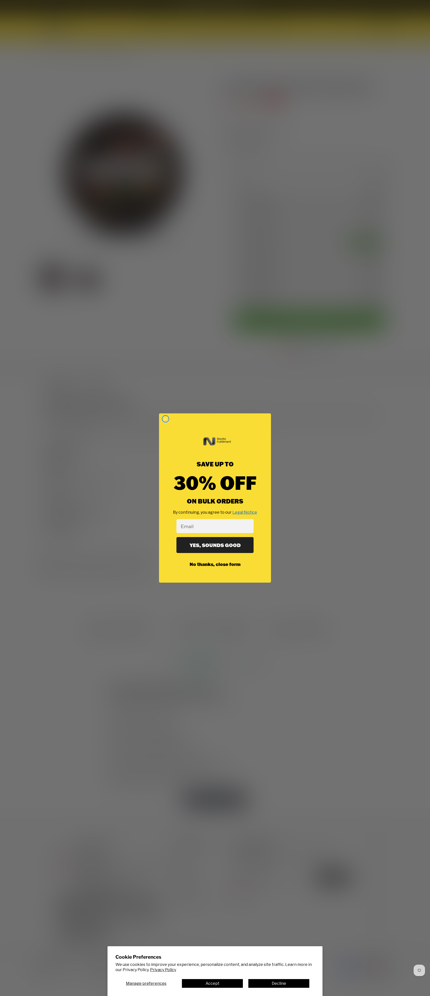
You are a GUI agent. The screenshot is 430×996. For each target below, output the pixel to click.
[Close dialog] (165, 418)
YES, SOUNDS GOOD (215, 545)
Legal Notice (244, 512)
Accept (212, 983)
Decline (279, 983)
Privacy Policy (163, 969)
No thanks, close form (215, 564)
